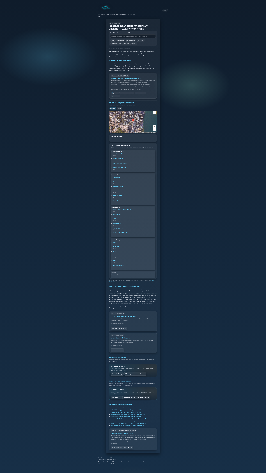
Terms (155, 132)
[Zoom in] (154, 126)
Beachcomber (120, 40)
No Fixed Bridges (130, 40)
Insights (165, 10)
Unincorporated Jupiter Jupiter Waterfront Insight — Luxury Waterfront (129, 419)
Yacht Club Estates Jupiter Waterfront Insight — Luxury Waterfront (128, 410)
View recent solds (117, 397)
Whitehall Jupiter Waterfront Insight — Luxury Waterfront (126, 412)
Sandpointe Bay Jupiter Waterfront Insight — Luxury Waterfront (127, 425)
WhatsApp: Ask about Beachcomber (135, 374)
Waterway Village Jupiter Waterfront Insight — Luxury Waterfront (128, 414)
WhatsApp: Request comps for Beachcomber (136, 397)
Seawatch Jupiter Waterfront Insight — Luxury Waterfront (126, 421)
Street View (112, 108)
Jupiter (113, 40)
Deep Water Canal (116, 43)
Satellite (119, 108)
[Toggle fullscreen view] (154, 112)
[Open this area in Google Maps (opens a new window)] (112, 132)
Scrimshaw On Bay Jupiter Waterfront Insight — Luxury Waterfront (128, 423)
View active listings (117, 374)
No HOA (134, 43)
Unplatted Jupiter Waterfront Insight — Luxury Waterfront (126, 416)
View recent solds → (117, 350)
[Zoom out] (154, 129)
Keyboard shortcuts (139, 132)
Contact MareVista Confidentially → (122, 447)
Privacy (104, 466)
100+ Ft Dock (140, 40)
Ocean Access (126, 43)
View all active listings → (119, 328)
